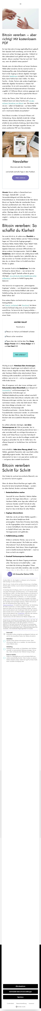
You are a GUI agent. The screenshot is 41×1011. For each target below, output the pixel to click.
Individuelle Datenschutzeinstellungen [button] (20, 992)
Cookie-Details (10, 1003)
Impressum (31, 1003)
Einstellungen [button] (21, 613)
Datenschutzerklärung (8, 605)
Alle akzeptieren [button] (20, 986)
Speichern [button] (20, 997)
